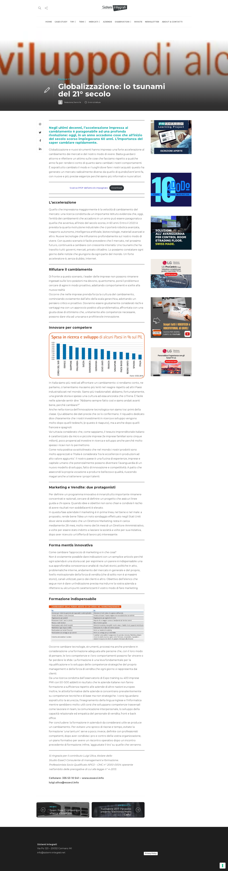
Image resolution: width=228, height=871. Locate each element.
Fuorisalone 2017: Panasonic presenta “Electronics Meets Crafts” (116, 812)
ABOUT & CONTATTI (172, 22)
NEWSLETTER (152, 22)
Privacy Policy (150, 853)
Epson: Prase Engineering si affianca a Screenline (65, 812)
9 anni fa (77, 102)
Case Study (61, 22)
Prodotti (65, 79)
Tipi (72, 22)
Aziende (107, 22)
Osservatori (122, 22)
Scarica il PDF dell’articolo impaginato (89, 188)
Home (48, 22)
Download (116, 188)
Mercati (93, 22)
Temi (81, 22)
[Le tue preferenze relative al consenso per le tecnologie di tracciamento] (223, 866)
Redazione (68, 102)
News (53, 807)
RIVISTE (138, 22)
